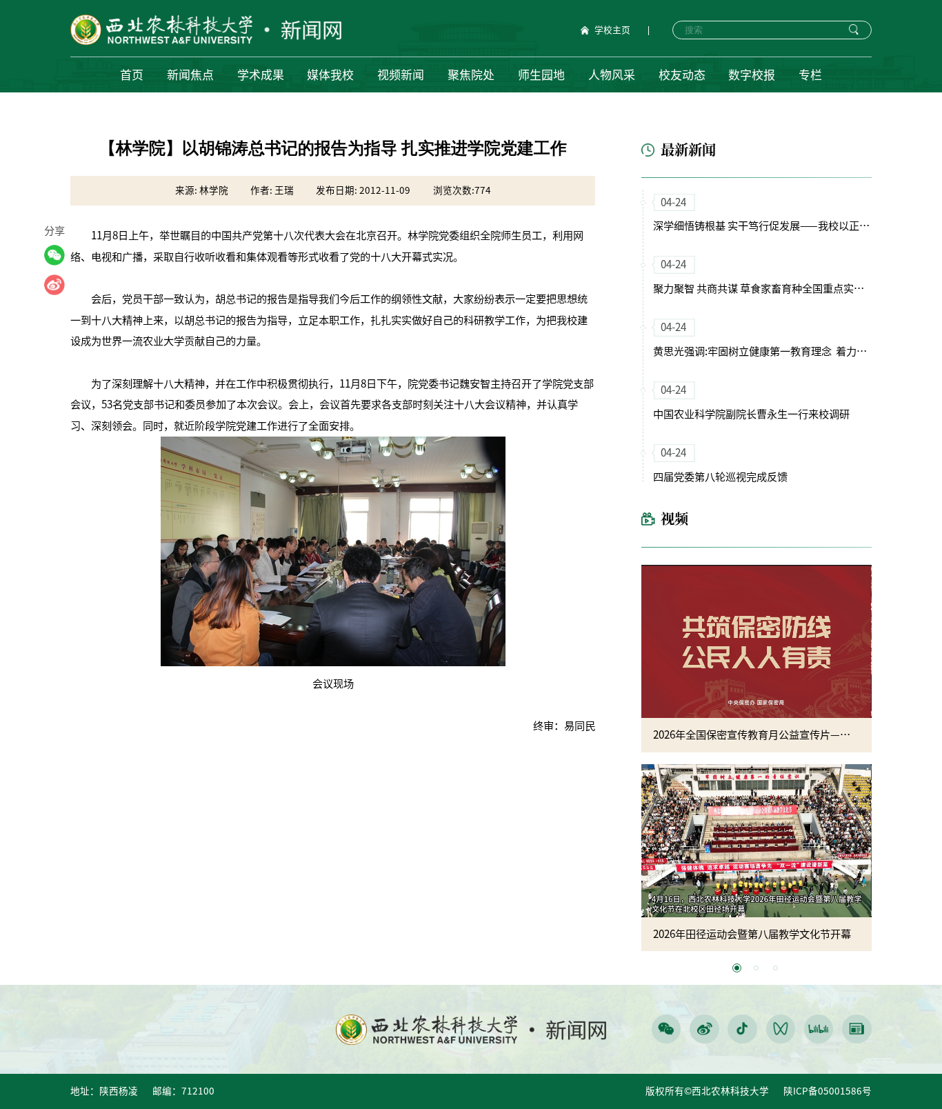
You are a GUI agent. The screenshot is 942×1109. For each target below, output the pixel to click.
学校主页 (612, 30)
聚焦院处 (471, 75)
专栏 (810, 75)
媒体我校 (330, 75)
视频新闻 (400, 75)
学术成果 (260, 75)
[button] (736, 968)
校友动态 (682, 75)
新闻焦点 (190, 75)
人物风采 (611, 75)
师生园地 (541, 75)
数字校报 (751, 75)
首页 (131, 75)
